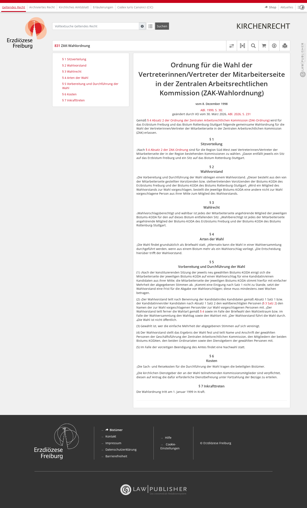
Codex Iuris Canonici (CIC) (135, 7)
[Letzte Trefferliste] (150, 26)
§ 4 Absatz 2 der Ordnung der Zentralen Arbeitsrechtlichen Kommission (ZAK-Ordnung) (208, 120)
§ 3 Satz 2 (269, 303)
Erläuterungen (103, 7)
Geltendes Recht (13, 7)
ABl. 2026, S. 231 (239, 114)
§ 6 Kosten (69, 94)
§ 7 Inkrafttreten (73, 100)
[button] (301, 7)
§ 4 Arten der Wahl (75, 78)
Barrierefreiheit (116, 456)
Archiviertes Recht (42, 7)
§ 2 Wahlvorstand (74, 65)
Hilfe (168, 438)
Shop (272, 7)
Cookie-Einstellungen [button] (170, 446)
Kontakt (110, 436)
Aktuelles (286, 7)
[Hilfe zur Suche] (142, 26)
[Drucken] (284, 45)
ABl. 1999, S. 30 (211, 110)
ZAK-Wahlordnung (72, 45)
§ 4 (202, 311)
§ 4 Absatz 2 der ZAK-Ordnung (167, 150)
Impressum (113, 443)
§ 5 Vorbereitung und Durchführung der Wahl (90, 86)
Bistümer (116, 430)
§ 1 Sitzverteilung (74, 59)
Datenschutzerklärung (121, 449)
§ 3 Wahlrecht (71, 71)
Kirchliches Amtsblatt (74, 7)
